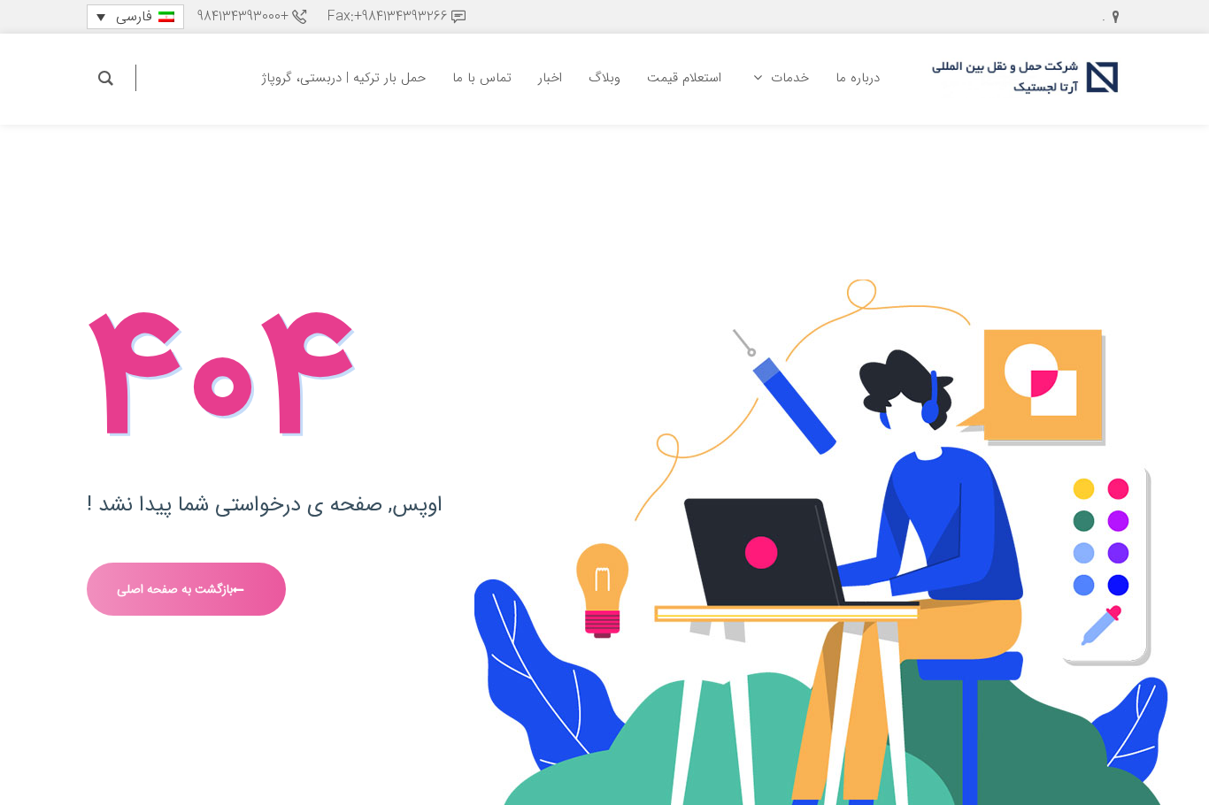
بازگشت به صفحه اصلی (175, 589)
